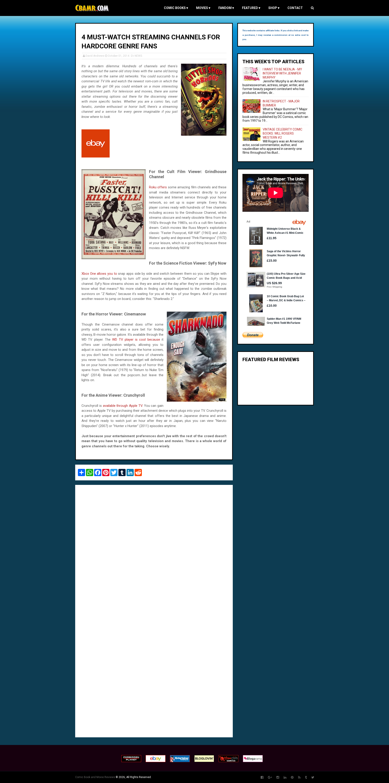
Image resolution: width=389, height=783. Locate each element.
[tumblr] (306, 777)
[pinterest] (292, 777)
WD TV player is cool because (136, 340)
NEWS (138, 55)
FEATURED (251, 8)
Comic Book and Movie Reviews (95, 777)
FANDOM (226, 8)
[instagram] (277, 777)
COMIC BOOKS (176, 8)
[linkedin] (285, 777)
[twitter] (312, 777)
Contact (295, 8)
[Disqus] (154, 550)
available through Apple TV (122, 406)
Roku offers (158, 187)
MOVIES (203, 8)
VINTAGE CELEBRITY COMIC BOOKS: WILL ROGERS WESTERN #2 (282, 133)
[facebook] (262, 777)
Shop (273, 8)
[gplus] (270, 777)
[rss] (299, 777)
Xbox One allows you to (99, 274)
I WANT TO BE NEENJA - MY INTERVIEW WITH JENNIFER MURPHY (282, 73)
